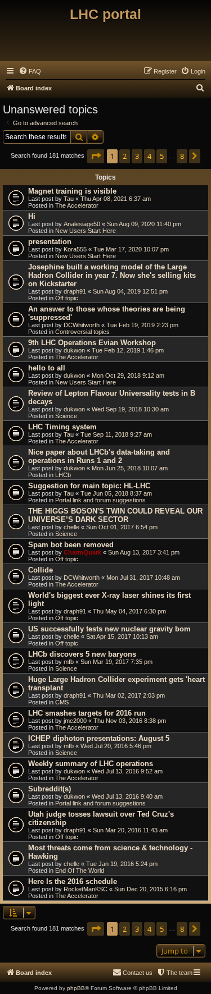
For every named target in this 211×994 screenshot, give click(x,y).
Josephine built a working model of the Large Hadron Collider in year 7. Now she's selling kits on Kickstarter (112, 275)
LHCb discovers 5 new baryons (82, 654)
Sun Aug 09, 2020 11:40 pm (144, 224)
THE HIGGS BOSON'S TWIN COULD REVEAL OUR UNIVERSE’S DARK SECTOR (115, 515)
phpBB (76, 988)
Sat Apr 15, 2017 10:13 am (122, 636)
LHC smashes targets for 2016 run (87, 713)
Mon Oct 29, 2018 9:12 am (128, 375)
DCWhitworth (82, 325)
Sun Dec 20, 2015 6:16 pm (150, 889)
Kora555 (75, 249)
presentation (49, 241)
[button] (95, 156)
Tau (69, 198)
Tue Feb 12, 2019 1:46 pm (128, 350)
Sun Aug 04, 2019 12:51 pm (130, 291)
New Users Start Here (85, 230)
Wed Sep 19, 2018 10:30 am (130, 409)
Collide (40, 570)
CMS (62, 702)
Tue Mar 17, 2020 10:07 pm (131, 249)
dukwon (74, 350)
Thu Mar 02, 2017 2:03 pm (129, 695)
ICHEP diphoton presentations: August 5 (98, 738)
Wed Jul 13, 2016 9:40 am (127, 796)
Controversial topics (82, 331)
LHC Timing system (62, 427)
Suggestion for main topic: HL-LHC (89, 486)
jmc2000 (75, 720)
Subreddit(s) (49, 789)
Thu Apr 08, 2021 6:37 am (115, 198)
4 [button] (149, 156)
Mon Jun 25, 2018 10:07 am (130, 468)
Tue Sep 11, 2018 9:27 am (116, 434)
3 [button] (137, 156)
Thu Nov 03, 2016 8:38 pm (129, 720)
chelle (71, 527)
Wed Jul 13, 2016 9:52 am (127, 771)
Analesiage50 (82, 224)
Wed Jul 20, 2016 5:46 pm (115, 746)
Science (66, 416)
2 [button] (125, 156)
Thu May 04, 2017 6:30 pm (129, 611)
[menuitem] (30, 71)
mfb (69, 661)
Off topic (66, 298)
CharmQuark (82, 552)
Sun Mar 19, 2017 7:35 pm (116, 661)
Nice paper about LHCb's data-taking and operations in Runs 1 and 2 (99, 456)
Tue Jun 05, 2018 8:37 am (116, 493)
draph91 (75, 291)
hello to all (46, 368)
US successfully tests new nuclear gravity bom (109, 629)
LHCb (63, 474)
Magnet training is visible (72, 191)
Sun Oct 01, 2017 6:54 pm (122, 527)
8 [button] (182, 156)
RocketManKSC (85, 889)
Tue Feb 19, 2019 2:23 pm (142, 325)
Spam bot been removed (71, 544)
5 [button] (162, 156)
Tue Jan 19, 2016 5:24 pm (122, 863)
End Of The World (79, 870)
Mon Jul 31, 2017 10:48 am (143, 577)
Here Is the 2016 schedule (72, 881)
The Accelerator (76, 205)
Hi (31, 216)
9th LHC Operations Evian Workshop (92, 342)
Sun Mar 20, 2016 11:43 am (130, 830)
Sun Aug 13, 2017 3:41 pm (143, 552)
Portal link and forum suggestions (100, 500)
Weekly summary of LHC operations (90, 763)
